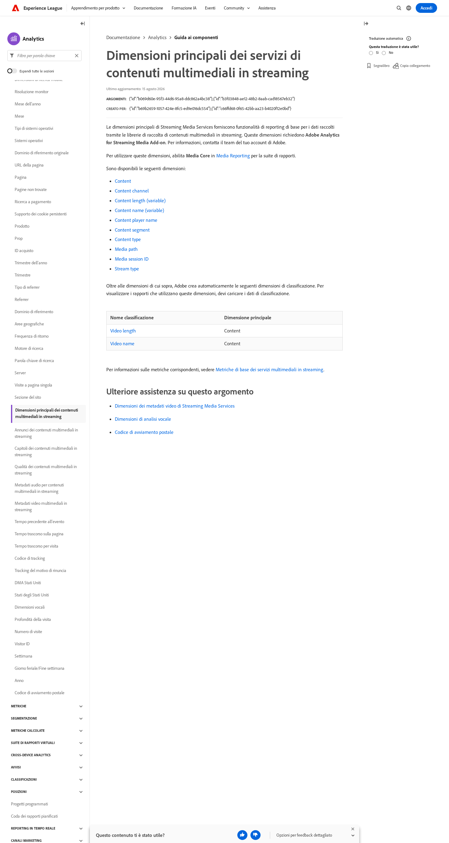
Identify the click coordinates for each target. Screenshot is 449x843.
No (391, 52)
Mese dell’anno (28, 104)
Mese (19, 116)
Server (20, 373)
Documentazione (123, 37)
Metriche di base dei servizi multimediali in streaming (269, 369)
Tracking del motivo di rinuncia (40, 571)
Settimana (23, 656)
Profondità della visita (33, 619)
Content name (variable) (139, 210)
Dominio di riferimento (34, 312)
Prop (19, 238)
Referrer (21, 299)
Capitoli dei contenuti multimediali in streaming (46, 451)
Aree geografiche (29, 324)
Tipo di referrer (27, 287)
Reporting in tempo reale (33, 829)
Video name (122, 343)
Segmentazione (24, 719)
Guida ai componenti (196, 37)
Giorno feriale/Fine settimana (39, 668)
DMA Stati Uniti (28, 583)
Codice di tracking (30, 558)
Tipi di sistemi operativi (34, 128)
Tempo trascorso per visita (36, 546)
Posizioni (19, 792)
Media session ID (131, 259)
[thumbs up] (242, 835)
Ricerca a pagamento (33, 202)
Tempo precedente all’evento (39, 522)
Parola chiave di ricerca (34, 361)
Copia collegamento (415, 65)
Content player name (136, 220)
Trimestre (23, 275)
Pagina (21, 177)
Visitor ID (22, 644)
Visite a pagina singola (33, 385)
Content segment (132, 230)
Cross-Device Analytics (31, 755)
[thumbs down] (255, 835)
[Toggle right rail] (366, 23)
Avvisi (16, 767)
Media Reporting (233, 155)
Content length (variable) (140, 200)
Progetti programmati (29, 804)
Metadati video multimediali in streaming (41, 506)
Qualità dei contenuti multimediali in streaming (46, 470)
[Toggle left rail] (82, 23)
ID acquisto (24, 251)
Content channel (132, 191)
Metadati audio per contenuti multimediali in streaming (39, 488)
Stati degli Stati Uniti (32, 595)
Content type (128, 239)
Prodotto (22, 226)
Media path (126, 249)
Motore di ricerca (29, 348)
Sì (377, 52)
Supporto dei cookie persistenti (41, 214)
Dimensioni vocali (30, 607)
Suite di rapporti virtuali (33, 743)
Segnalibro (381, 65)
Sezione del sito (28, 397)
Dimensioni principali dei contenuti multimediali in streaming (46, 413)
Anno (19, 681)
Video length (123, 331)
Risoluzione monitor (31, 92)
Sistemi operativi (29, 141)
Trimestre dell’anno (31, 263)
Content (123, 181)
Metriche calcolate (28, 731)
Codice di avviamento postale (144, 432)
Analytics (157, 37)
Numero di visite (28, 632)
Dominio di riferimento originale (42, 153)
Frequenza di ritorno (32, 336)
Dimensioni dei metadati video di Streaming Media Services (175, 406)
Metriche (18, 706)
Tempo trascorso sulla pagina (39, 534)
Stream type (127, 269)
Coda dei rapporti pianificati (34, 816)
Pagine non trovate (31, 189)
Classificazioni (24, 780)
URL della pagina (29, 165)
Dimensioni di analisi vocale (143, 419)
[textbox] (44, 55)
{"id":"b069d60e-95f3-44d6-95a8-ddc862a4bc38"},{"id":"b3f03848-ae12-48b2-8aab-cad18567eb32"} (212, 98)
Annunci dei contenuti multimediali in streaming (46, 433)
